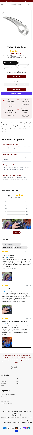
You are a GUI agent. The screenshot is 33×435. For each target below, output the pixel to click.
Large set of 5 (23, 67)
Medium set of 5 (10, 67)
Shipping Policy (5, 401)
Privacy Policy (5, 397)
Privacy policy (24, 420)
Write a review (16, 232)
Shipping (13, 56)
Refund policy (16, 420)
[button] (2, 4)
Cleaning (18, 379)
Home (3, 379)
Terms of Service (6, 399)
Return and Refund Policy (8, 394)
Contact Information (7, 403)
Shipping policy (16, 422)
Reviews (3, 383)
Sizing (2, 385)
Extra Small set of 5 (10, 63)
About (18, 381)
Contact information (27, 422)
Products (3, 381)
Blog (17, 383)
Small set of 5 (24, 63)
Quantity (16, 82)
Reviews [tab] (6, 239)
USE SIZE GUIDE (16, 76)
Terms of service (7, 422)
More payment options (16, 96)
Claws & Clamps (15, 417)
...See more (4, 131)
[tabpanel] (16, 295)
